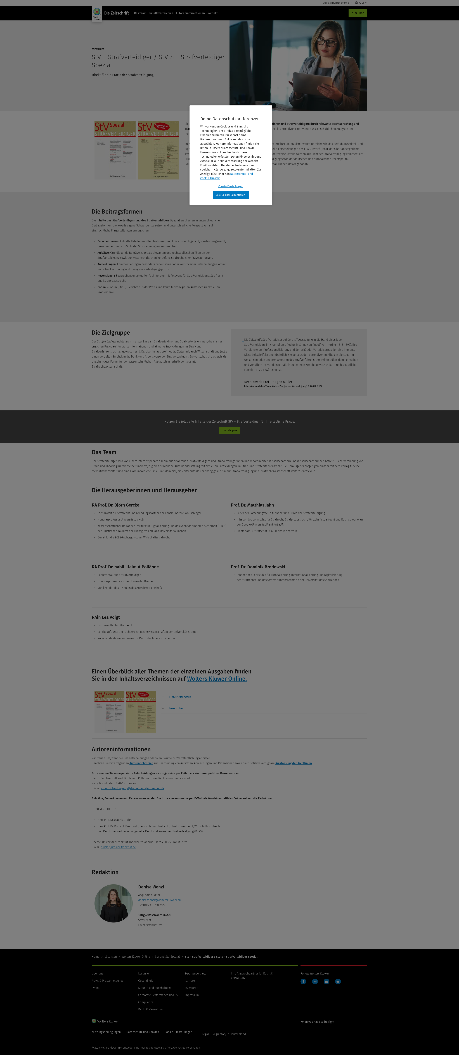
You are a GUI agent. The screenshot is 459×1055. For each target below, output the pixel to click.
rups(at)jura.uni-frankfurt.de (118, 847)
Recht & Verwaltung (150, 1009)
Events (96, 988)
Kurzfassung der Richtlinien (293, 763)
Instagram (315, 981)
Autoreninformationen (190, 13)
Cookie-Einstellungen (230, 186)
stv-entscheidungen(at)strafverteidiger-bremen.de (132, 788)
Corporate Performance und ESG (158, 995)
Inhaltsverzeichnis (161, 13)
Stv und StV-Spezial (167, 956)
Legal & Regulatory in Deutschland (224, 1034)
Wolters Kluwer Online (136, 956)
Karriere (189, 980)
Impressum (191, 995)
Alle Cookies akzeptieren (230, 195)
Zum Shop (357, 13)
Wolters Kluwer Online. (217, 678)
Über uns (97, 973)
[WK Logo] (105, 1021)
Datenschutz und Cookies (142, 1032)
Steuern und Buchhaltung (154, 988)
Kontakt (213, 13)
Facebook (303, 981)
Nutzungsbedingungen (106, 1032)
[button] (180, 697)
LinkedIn (326, 981)
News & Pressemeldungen (108, 980)
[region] (231, 155)
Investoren (191, 988)
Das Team (140, 13)
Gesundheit (145, 980)
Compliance (145, 1002)
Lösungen (111, 956)
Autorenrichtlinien (141, 763)
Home (96, 956)
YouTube (338, 981)
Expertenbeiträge (195, 973)
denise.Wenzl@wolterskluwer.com (160, 900)
